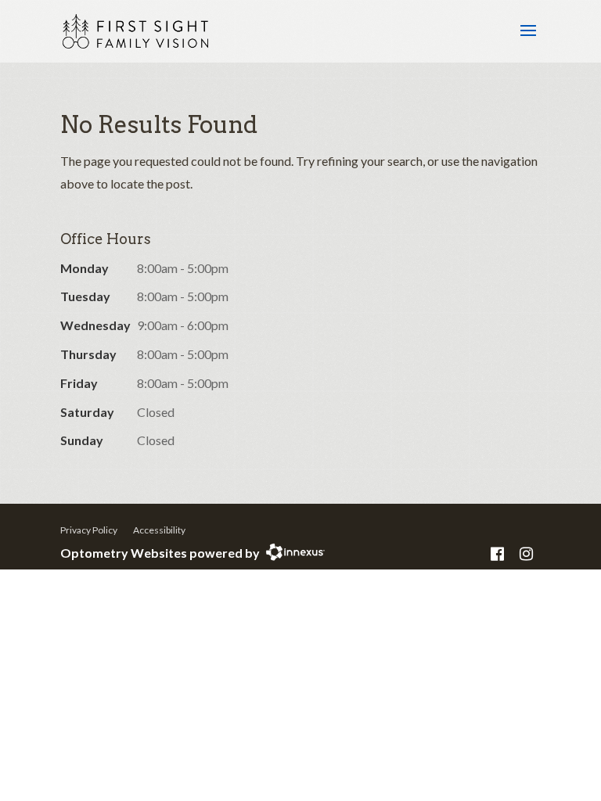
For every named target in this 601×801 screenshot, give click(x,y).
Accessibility (159, 530)
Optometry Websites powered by (160, 552)
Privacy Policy (88, 530)
